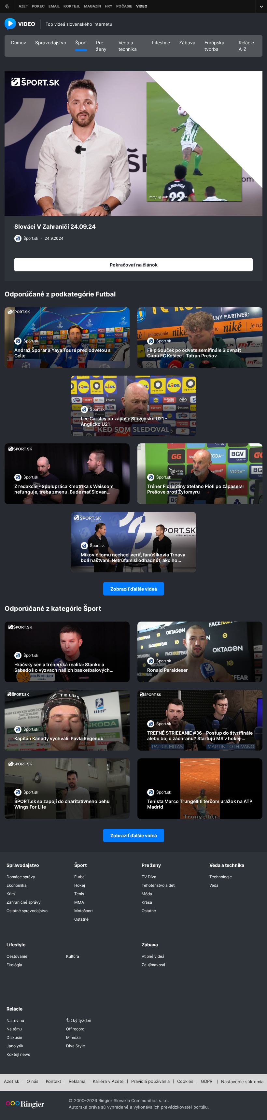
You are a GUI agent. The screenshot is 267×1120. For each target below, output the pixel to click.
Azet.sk (11, 1081)
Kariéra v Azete (108, 1081)
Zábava (187, 42)
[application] (133, 143)
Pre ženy (101, 46)
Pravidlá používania (150, 1081)
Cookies (185, 1081)
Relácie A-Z (246, 46)
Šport (81, 42)
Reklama (77, 1081)
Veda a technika (128, 46)
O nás (32, 1081)
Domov (18, 42)
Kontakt (53, 1081)
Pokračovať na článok (134, 264)
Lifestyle (161, 42)
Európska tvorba (214, 46)
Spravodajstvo (50, 42)
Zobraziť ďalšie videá (133, 589)
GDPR (206, 1081)
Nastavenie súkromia (242, 1082)
